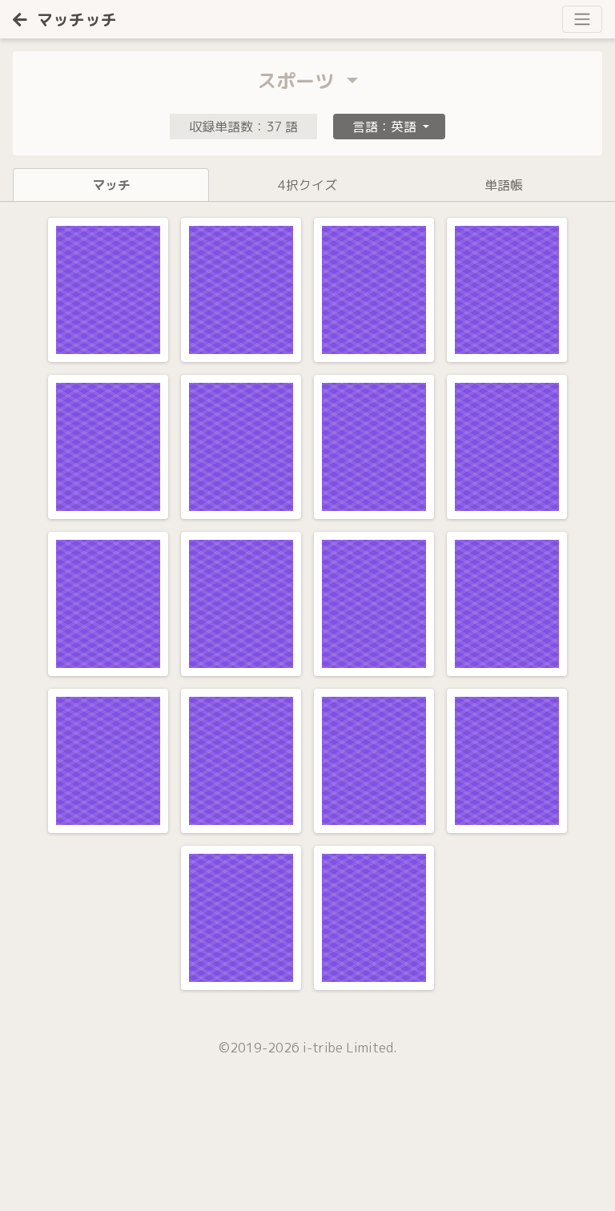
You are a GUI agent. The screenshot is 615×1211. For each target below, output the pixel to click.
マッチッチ (77, 19)
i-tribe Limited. (350, 1047)
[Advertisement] (120, 1151)
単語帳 (503, 185)
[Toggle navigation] (582, 19)
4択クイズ (307, 185)
